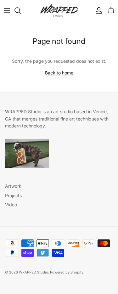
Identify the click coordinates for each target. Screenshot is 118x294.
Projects (13, 195)
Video (11, 204)
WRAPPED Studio (33, 272)
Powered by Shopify (66, 272)
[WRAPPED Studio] (59, 10)
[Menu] (7, 10)
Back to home (59, 72)
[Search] (21, 10)
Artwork (13, 186)
